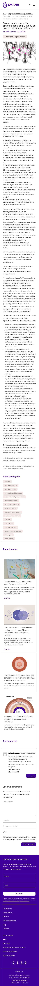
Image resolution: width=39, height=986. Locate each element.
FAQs (4, 939)
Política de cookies (9, 955)
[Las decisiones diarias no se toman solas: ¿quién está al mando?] (19, 578)
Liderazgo (7, 519)
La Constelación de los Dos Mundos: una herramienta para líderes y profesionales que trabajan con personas (18, 631)
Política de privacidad (10, 951)
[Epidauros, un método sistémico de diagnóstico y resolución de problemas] (19, 713)
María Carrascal (11, 32)
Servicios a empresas (9, 921)
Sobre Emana (7, 909)
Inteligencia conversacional (13, 512)
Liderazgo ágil (9, 523)
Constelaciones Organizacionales (22, 14)
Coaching (7, 481)
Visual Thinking (9, 538)
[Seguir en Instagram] (21, 963)
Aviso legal (6, 943)
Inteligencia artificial (10, 508)
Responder (31, 776)
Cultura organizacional (11, 500)
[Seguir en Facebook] (17, 963)
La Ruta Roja (25, 983)
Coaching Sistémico (10, 489)
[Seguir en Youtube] (25, 963)
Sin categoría (8, 535)
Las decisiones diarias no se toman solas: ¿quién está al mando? (18, 583)
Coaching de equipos (11, 485)
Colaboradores (7, 913)
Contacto (6, 929)
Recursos (6, 917)
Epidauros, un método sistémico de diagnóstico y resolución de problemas (18, 719)
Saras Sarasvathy (8, 131)
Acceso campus (8, 935)
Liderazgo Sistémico (10, 527)
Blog (9, 14)
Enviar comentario (28, 844)
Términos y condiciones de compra (14, 947)
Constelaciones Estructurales (13, 493)
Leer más (7, 598)
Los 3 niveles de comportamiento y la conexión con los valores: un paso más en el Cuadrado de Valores (19, 678)
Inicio (4, 14)
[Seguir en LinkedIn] (13, 963)
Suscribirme (19, 894)
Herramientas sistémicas (12, 504)
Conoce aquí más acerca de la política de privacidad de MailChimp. (16, 901)
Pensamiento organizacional (13, 531)
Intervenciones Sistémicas (12, 516)
